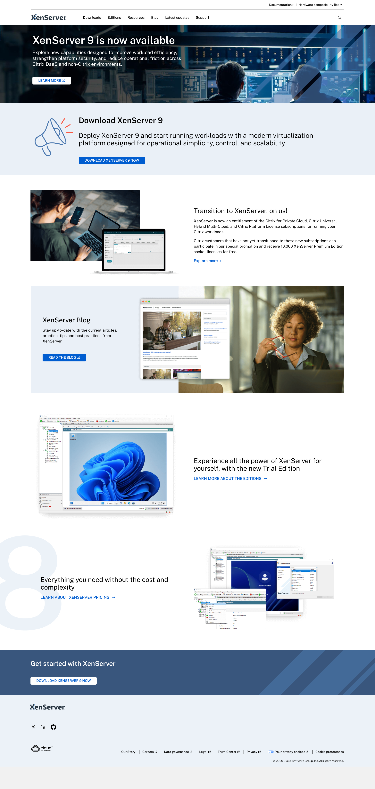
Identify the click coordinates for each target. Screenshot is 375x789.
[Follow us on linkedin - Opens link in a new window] (43, 727)
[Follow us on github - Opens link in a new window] (53, 727)
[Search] (339, 15)
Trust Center (227, 752)
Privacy (252, 752)
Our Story (128, 752)
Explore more (206, 260)
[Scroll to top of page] (364, 777)
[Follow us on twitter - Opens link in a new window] (33, 727)
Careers (148, 752)
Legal (203, 752)
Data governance (176, 752)
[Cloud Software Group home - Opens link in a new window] (42, 748)
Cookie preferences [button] (329, 752)
